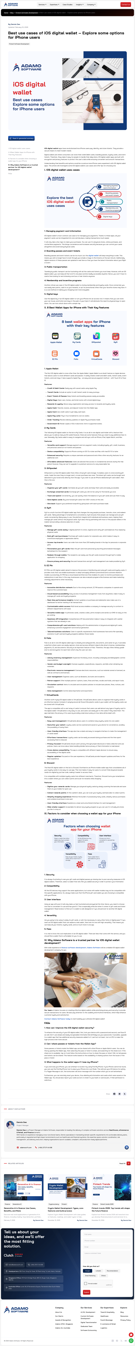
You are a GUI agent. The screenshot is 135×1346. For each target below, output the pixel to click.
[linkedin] (113, 1341)
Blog (11, 13)
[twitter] (121, 1341)
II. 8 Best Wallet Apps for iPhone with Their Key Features (21, 153)
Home (6, 13)
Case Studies (67, 5)
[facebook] (117, 1341)
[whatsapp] (131, 1340)
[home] (16, 1309)
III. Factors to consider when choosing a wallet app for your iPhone (22, 160)
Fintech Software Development (27, 13)
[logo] (11, 4)
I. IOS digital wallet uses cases (19, 148)
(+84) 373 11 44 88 (45, 1147)
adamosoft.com (26, 1147)
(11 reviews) (18, 1256)
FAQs (10, 174)
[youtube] (126, 1341)
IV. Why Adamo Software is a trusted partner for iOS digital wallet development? (23, 167)
